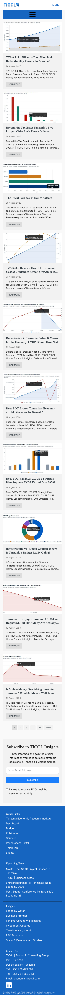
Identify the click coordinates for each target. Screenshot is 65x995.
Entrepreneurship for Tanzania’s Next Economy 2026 (28, 884)
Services (11, 838)
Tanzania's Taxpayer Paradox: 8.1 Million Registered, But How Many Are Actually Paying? (32, 621)
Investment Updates (18, 925)
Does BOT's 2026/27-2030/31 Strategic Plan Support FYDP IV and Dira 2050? (30, 480)
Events (10, 852)
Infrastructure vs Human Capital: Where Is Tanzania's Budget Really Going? (31, 550)
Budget (10, 828)
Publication (12, 833)
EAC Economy (14, 935)
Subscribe (32, 780)
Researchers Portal (17, 842)
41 (40, 727)
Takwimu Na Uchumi (18, 930)
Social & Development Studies (24, 940)
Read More (14, 84)
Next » (48, 727)
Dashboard (12, 823)
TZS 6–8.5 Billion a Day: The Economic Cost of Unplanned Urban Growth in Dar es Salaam (32, 270)
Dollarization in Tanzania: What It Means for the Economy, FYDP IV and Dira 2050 (32, 340)
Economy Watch (15, 910)
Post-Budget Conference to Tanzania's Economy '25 (29, 893)
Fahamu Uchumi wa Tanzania (23, 920)
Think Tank (12, 847)
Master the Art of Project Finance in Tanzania (28, 871)
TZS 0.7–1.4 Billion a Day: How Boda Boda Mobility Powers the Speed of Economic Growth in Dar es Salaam (30, 59)
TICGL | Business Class (20, 877)
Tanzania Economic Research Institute (29, 818)
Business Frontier (16, 915)
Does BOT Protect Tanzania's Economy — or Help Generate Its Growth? (32, 410)
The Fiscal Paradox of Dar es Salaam (29, 197)
